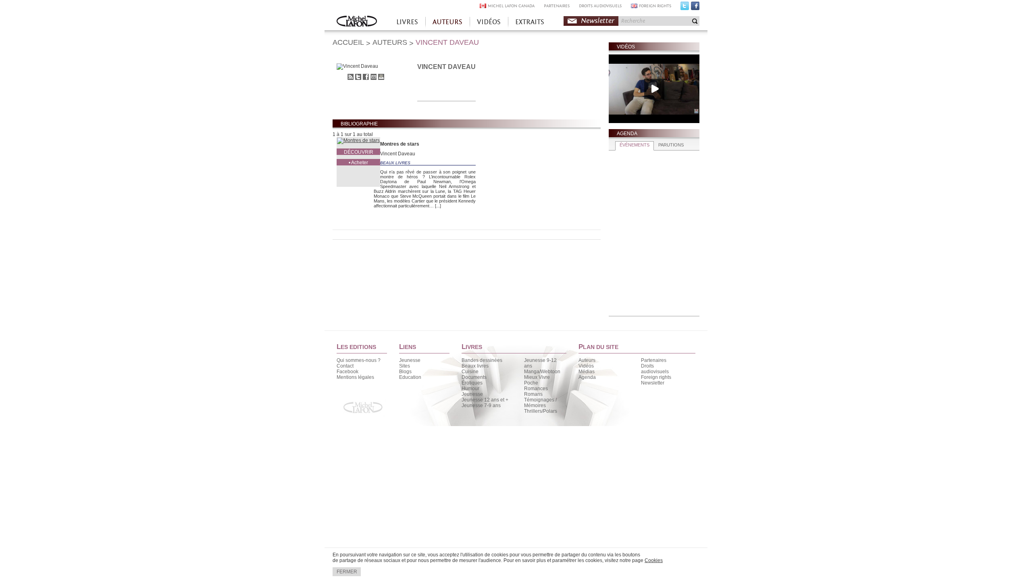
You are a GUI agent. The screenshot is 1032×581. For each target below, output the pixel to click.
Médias (586, 371)
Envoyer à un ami (373, 77)
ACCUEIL (348, 42)
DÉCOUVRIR (358, 152)
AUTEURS (447, 22)
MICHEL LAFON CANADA (511, 5)
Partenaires (653, 360)
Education (410, 377)
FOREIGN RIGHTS (655, 5)
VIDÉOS (489, 22)
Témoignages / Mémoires (540, 402)
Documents (474, 377)
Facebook (695, 8)
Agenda (587, 377)
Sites (404, 366)
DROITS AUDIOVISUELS (600, 5)
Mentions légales (355, 377)
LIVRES (407, 22)
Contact (345, 366)
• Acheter (358, 162)
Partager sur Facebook (366, 77)
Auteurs (586, 360)
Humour (470, 388)
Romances (536, 388)
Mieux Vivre (537, 377)
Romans (533, 394)
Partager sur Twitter (358, 77)
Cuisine (470, 371)
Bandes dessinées (482, 360)
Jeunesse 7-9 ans (481, 405)
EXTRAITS (529, 22)
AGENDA (627, 133)
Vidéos (586, 366)
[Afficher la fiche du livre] (358, 140)
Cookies (654, 560)
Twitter (684, 8)
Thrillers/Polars (540, 411)
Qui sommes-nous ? (359, 360)
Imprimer (381, 77)
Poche (531, 383)
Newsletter (597, 21)
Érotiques (472, 383)
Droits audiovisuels (655, 368)
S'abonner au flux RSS (350, 77)
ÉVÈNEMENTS (634, 144)
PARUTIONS (671, 144)
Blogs (405, 371)
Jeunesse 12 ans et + (485, 400)
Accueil (357, 22)
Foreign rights (656, 377)
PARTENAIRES (557, 5)
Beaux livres (475, 366)
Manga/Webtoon (542, 371)
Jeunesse (409, 360)
